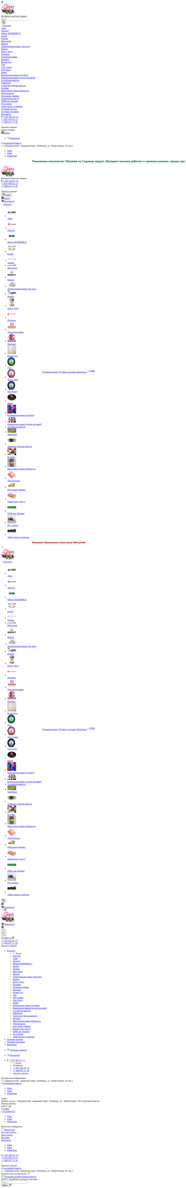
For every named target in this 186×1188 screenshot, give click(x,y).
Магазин (5, 1137)
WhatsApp (12, 156)
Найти (5, 1185)
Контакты (6, 1140)
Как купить (6, 1135)
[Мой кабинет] (2, 904)
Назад (19, 953)
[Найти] (3, 22)
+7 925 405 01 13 (10, 117)
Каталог (17, 956)
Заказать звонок (20, 1073)
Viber (9, 150)
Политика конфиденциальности (20, 1176)
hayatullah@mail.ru (12, 143)
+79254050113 (8, 1111)
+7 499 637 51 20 (9, 122)
